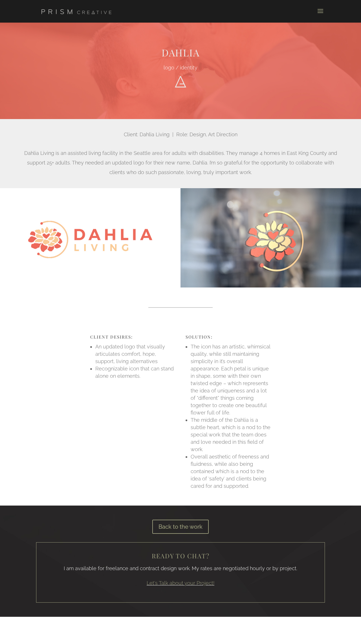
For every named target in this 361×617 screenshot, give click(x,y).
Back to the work (180, 526)
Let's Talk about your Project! (180, 583)
